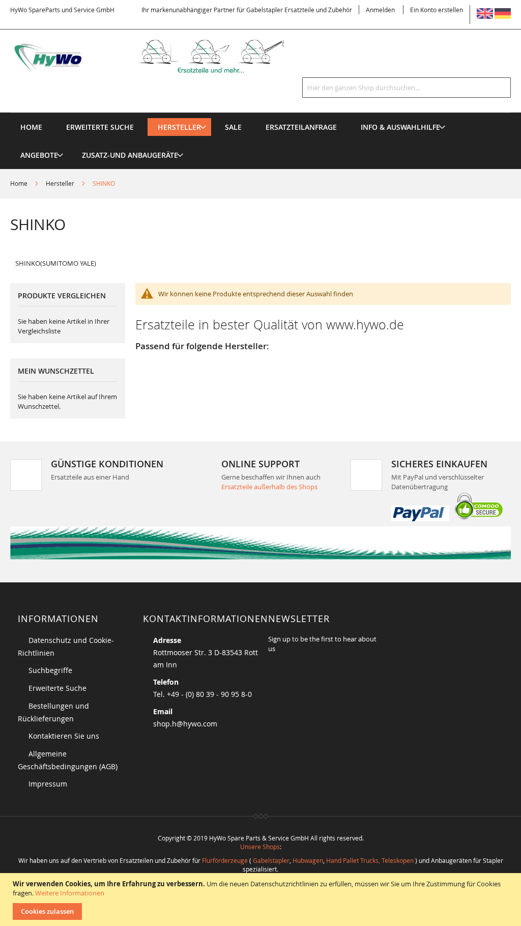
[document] (262, 899)
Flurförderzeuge (225, 860)
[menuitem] (179, 127)
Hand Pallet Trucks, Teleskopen (370, 860)
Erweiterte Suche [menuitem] (100, 127)
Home (19, 183)
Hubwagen (308, 860)
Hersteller (61, 183)
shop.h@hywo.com (185, 723)
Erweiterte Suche (57, 688)
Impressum (47, 784)
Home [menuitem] (31, 127)
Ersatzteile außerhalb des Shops (269, 486)
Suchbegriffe (50, 670)
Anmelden (380, 10)
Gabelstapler (271, 860)
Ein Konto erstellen (436, 10)
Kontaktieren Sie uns (63, 736)
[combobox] (406, 87)
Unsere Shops (260, 847)
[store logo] (160, 56)
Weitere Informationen (69, 892)
